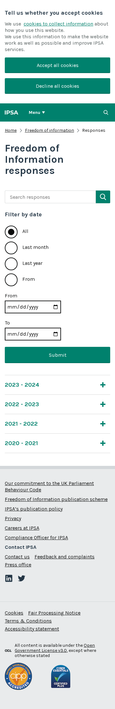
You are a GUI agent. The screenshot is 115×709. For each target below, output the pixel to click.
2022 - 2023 (22, 404)
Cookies (14, 613)
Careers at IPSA (22, 528)
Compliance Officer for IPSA (36, 537)
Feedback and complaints (64, 557)
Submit (57, 355)
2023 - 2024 (22, 385)
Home (11, 130)
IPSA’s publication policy (34, 509)
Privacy (13, 518)
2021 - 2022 (21, 424)
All (25, 231)
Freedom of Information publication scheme (56, 499)
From (28, 279)
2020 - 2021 (21, 443)
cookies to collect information (58, 24)
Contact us (17, 557)
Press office (18, 565)
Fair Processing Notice (54, 613)
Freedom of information (49, 130)
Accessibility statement (32, 629)
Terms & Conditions (28, 621)
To (7, 323)
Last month (35, 247)
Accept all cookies (58, 65)
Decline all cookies (57, 86)
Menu (34, 112)
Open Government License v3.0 (55, 648)
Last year (32, 263)
